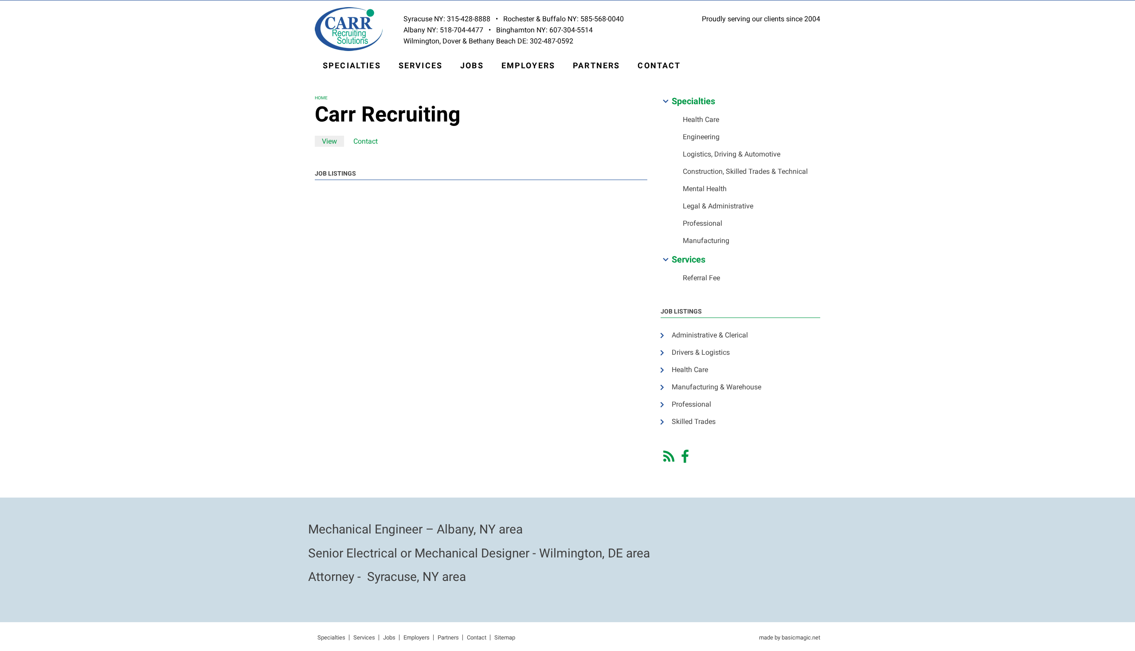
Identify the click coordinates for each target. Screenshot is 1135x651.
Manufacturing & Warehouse (716, 387)
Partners (596, 65)
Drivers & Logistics (701, 352)
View (333, 141)
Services (420, 65)
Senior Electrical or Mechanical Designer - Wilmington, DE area (479, 553)
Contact (659, 65)
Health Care (701, 119)
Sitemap (504, 637)
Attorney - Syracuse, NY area (387, 576)
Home (321, 97)
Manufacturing (706, 240)
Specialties (352, 65)
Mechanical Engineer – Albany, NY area (415, 529)
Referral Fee (701, 278)
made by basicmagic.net (789, 637)
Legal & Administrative (718, 206)
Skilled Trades (694, 421)
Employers (528, 65)
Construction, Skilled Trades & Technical (745, 171)
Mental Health (705, 188)
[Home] (349, 28)
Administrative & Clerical (710, 335)
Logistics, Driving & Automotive (731, 154)
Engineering (701, 137)
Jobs (472, 65)
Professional (702, 223)
